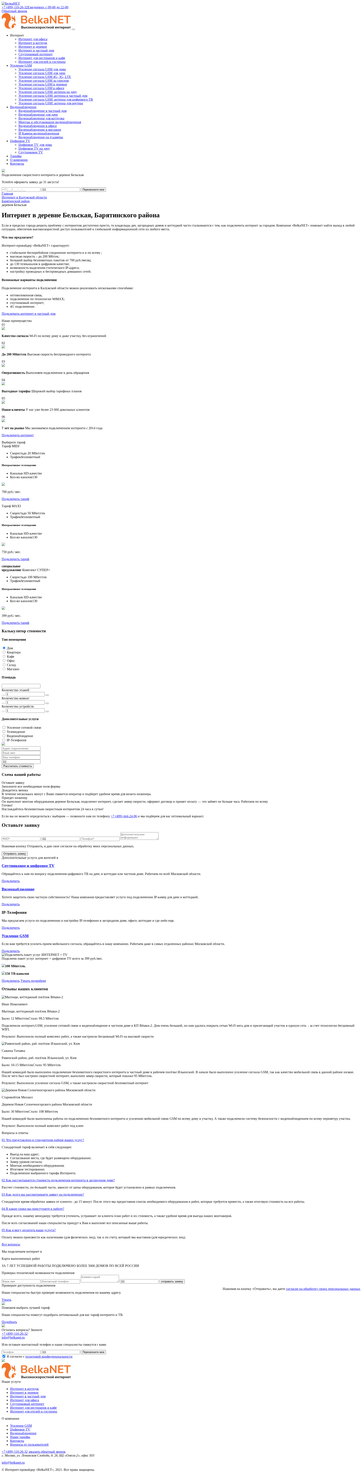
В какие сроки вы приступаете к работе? (33, 1209)
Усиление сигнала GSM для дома (42, 69)
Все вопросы (11, 1244)
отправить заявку (172, 1281)
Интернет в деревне (32, 46)
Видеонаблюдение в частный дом (42, 111)
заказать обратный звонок (47, 1451)
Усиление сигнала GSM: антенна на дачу (47, 92)
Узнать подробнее (33, 980)
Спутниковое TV (30, 152)
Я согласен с (39, 1356)
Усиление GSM (15, 936)
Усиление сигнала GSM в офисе (41, 88)
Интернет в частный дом (36, 50)
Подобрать (9, 1322)
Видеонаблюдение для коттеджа (41, 118)
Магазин (13, 669)
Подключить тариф (15, 499)
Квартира (14, 652)
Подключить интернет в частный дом (29, 313)
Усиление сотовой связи (24, 727)
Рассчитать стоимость (17, 766)
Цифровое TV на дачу (34, 148)
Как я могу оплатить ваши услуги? (29, 1230)
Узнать (6, 1299)
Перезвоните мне (93, 189)
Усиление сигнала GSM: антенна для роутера (50, 103)
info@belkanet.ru (13, 1462)
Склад (11, 665)
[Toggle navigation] (73, 29)
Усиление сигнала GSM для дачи (41, 73)
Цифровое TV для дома (35, 144)
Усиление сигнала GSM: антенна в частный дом (52, 95)
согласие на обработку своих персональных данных (323, 1289)
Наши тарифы (20, 1437)
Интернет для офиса (32, 39)
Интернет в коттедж (32, 43)
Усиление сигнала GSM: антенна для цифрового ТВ (55, 99)
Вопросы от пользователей (29, 1444)
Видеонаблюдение (20, 736)
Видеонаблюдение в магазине (39, 129)
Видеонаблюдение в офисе (37, 126)
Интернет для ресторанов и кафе (41, 58)
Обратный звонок (14, 11)
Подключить (11, 881)
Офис (11, 660)
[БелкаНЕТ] (11, 3)
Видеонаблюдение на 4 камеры (40, 137)
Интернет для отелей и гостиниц (42, 62)
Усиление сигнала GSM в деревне (42, 84)
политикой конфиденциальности (48, 1356)
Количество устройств (18, 706)
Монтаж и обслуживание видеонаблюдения (49, 122)
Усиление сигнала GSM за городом (43, 80)
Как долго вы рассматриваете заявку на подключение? (43, 1194)
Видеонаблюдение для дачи (38, 114)
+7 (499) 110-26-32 (15, 1333)
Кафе (10, 656)
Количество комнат (15, 698)
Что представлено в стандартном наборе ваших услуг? (43, 1140)
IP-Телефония (16, 740)
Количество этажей (15, 690)
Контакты (17, 1441)
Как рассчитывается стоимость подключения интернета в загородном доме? (58, 1180)
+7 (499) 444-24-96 (124, 816)
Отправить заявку (14, 853)
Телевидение (16, 732)
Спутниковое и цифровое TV (28, 865)
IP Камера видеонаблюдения (38, 133)
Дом (10, 648)
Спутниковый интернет (35, 54)
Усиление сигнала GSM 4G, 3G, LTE (44, 77)
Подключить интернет (18, 435)
